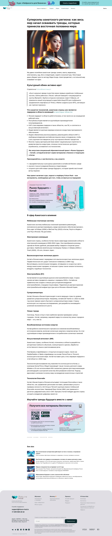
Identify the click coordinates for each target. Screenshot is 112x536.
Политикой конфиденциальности (61, 524)
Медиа (57, 8)
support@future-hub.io (20, 509)
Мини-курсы (38, 504)
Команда (83, 498)
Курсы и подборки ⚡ (42, 8)
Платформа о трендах (38, 499)
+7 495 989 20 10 (18, 512)
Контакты (83, 500)
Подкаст (52, 8)
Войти (105, 8)
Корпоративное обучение (55, 499)
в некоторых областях (63, 112)
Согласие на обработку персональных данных (87, 507)
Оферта (82, 510)
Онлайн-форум (65, 8)
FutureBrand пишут (43, 89)
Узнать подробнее (70, 3)
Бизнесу (73, 8)
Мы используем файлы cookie (54, 525)
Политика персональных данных (87, 503)
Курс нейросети (39, 502)
